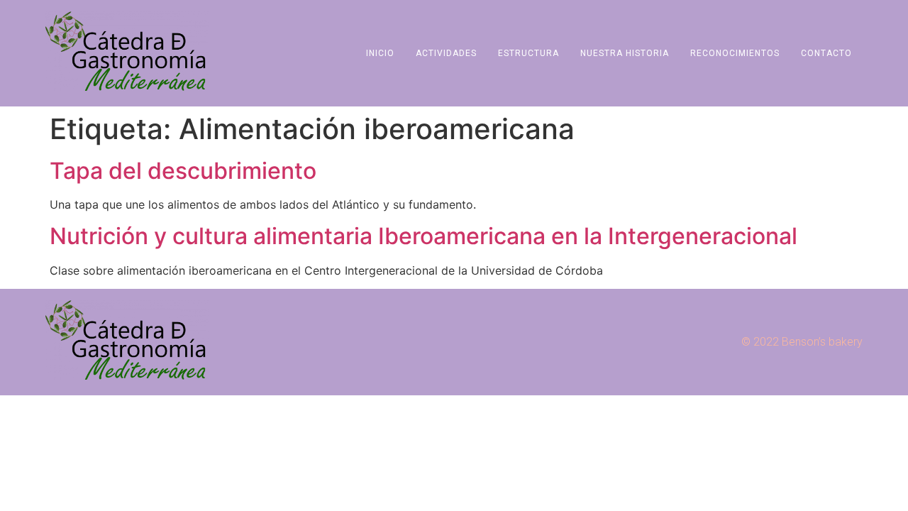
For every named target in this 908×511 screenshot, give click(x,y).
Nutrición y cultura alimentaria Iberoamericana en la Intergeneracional (423, 236)
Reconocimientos (735, 53)
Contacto (826, 53)
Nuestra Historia (624, 53)
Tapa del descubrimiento (183, 171)
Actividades (446, 53)
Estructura (528, 53)
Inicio (380, 53)
